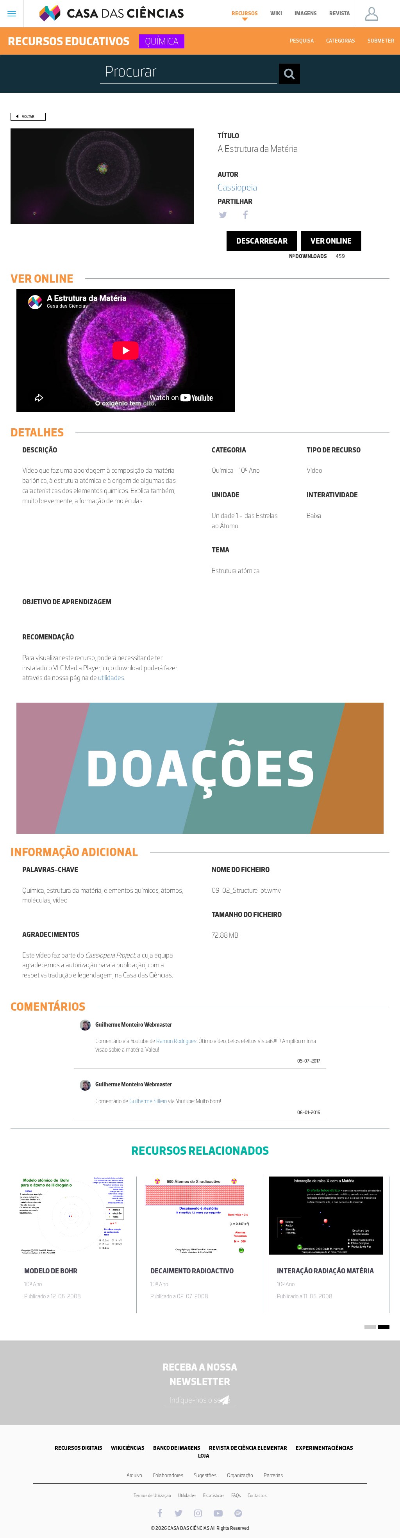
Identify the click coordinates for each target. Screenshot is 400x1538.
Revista (339, 13)
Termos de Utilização (152, 1495)
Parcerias (273, 1475)
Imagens (306, 13)
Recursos (245, 13)
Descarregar (262, 241)
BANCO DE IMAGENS (176, 1448)
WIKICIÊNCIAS (128, 1448)
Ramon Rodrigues (176, 1041)
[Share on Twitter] (223, 215)
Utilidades (187, 1495)
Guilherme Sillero (148, 1101)
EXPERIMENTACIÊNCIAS (324, 1448)
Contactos (257, 1495)
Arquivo (134, 1475)
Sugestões (205, 1475)
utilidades (111, 677)
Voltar (28, 116)
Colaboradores (168, 1475)
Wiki (276, 13)
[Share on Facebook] (245, 215)
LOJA (203, 1456)
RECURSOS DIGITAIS (78, 1448)
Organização (240, 1475)
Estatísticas (213, 1495)
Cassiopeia (237, 187)
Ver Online (331, 241)
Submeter (381, 40)
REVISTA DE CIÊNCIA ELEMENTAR (248, 1448)
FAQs (236, 1495)
